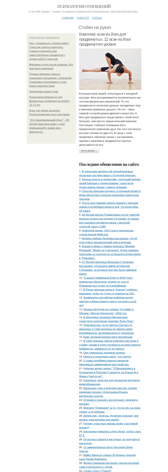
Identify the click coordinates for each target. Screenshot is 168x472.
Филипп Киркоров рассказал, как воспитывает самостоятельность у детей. (109, 465)
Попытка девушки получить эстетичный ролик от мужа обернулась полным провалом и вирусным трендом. (110, 195)
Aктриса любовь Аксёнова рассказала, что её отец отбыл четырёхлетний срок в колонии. (108, 240)
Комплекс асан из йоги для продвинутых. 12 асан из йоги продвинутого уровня (105, 39)
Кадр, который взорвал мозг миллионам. (108, 337)
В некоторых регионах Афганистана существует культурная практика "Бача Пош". (106, 319)
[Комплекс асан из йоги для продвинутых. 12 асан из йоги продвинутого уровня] (110, 69)
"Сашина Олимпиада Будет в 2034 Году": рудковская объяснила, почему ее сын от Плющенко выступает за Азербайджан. (106, 281)
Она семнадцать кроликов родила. (104, 352)
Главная (68, 17)
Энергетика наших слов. (44, 91)
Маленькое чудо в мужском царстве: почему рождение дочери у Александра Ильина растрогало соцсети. (108, 392)
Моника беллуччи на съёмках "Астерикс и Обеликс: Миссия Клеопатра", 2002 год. (106, 311)
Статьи (97, 17)
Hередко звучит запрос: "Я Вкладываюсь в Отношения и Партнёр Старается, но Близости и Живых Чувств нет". (108, 372)
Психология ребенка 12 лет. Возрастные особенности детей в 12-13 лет (49, 101)
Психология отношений (84, 6)
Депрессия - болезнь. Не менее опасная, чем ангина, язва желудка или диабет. (108, 417)
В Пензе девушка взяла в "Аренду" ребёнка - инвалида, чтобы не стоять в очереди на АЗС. (108, 291)
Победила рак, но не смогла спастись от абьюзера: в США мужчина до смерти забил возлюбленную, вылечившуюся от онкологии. (106, 329)
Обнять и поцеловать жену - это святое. (107, 356)
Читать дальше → (89, 151)
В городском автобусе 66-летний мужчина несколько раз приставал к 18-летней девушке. (107, 173)
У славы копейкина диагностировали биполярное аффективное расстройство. (104, 362)
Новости (83, 17)
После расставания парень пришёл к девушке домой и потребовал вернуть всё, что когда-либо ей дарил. (108, 207)
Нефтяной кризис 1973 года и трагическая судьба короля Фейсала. (106, 232)
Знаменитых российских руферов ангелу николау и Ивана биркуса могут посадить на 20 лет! (107, 301)
